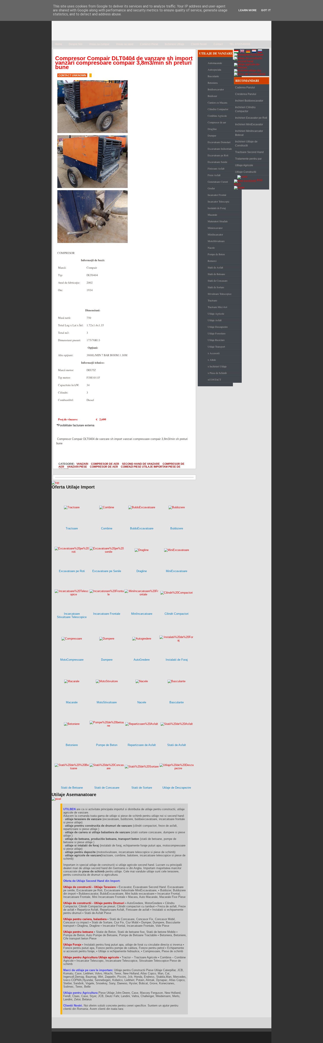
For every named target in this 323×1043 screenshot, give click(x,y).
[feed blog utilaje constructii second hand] (245, 180)
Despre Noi (75, 44)
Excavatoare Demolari (219, 142)
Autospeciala (214, 69)
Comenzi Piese (149, 44)
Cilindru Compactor (218, 109)
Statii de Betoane (216, 274)
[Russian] (260, 51)
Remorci (212, 261)
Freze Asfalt (214, 175)
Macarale (212, 214)
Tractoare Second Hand (249, 152)
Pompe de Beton (216, 254)
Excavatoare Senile (217, 162)
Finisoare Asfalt (216, 168)
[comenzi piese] (55, 482)
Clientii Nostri (199, 44)
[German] (248, 51)
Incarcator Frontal (217, 195)
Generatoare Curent (218, 181)
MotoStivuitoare (216, 241)
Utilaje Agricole (216, 313)
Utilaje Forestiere (216, 333)
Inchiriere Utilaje (174, 44)
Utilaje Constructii (245, 171)
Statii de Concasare (217, 280)
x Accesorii (214, 353)
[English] (242, 51)
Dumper (212, 135)
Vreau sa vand (124, 44)
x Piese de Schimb (217, 373)
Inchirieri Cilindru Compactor (245, 109)
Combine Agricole (217, 115)
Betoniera (213, 82)
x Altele (212, 359)
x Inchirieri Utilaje (217, 366)
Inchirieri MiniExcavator (249, 124)
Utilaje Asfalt (214, 320)
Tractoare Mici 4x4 (217, 307)
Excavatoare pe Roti (218, 155)
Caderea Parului (245, 87)
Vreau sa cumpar (99, 44)
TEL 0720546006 (239, 44)
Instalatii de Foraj (217, 208)
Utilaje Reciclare (216, 340)
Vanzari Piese (77, 466)
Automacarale (215, 63)
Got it (266, 10)
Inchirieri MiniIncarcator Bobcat (249, 133)
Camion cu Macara (217, 102)
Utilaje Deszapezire (218, 326)
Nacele (211, 247)
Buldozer (212, 96)
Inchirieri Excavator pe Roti (251, 117)
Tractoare (212, 300)
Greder (211, 188)
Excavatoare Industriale (220, 148)
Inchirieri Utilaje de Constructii (246, 143)
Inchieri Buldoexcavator (249, 100)
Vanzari (82, 463)
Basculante (213, 76)
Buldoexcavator (216, 89)
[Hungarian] (236, 51)
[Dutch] (254, 51)
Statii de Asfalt (215, 267)
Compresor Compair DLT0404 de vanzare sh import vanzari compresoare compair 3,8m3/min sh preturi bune (124, 62)
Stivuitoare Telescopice (219, 293)
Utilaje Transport (216, 346)
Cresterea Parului (245, 94)
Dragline (212, 129)
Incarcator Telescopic (218, 201)
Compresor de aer (105, 463)
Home (58, 44)
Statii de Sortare (216, 287)
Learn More (247, 10)
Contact (218, 44)
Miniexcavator (215, 228)
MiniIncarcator (215, 234)
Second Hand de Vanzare (141, 463)
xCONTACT (214, 379)
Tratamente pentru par (248, 158)
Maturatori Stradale (218, 221)
